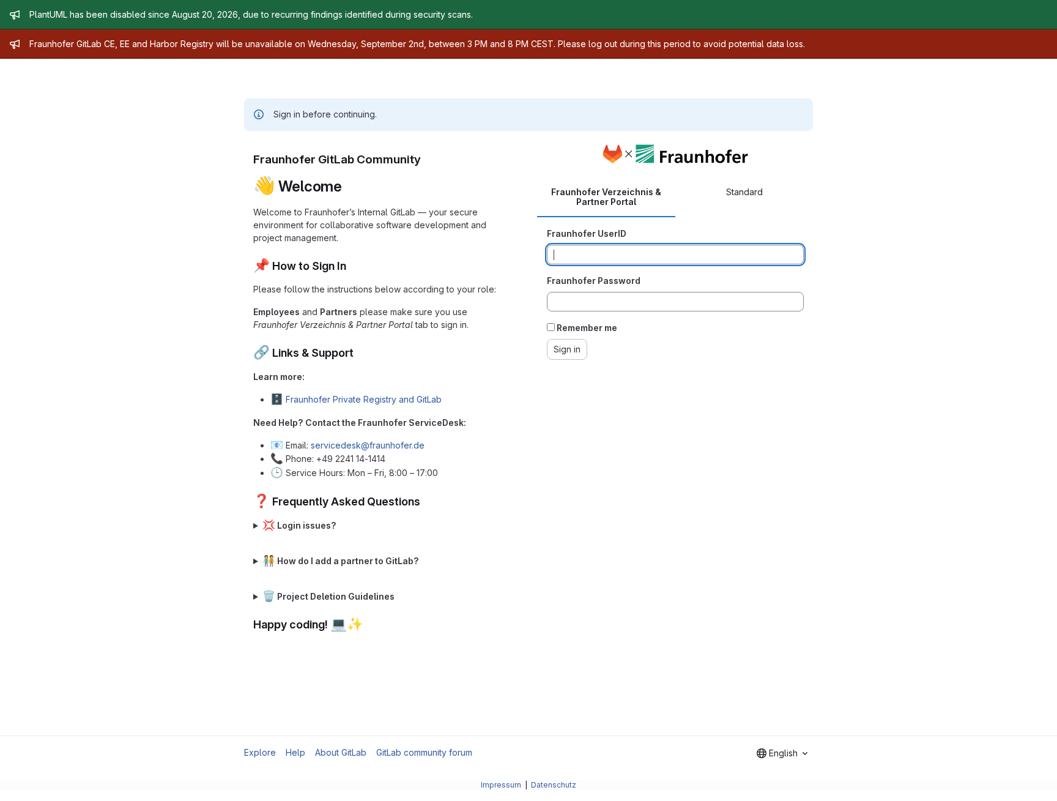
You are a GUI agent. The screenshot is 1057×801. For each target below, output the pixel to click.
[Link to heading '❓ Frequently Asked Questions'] (426, 501)
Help (295, 752)
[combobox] (782, 753)
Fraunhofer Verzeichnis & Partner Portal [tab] (606, 197)
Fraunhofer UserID (586, 233)
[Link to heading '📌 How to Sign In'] (352, 265)
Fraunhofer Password (593, 280)
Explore (260, 752)
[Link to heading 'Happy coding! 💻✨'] (369, 624)
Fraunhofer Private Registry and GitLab (364, 399)
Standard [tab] (744, 192)
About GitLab (340, 752)
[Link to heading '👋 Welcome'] (350, 186)
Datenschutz (553, 784)
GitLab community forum (424, 752)
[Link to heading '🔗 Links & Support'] (360, 352)
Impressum (502, 784)
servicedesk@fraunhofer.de (368, 445)
